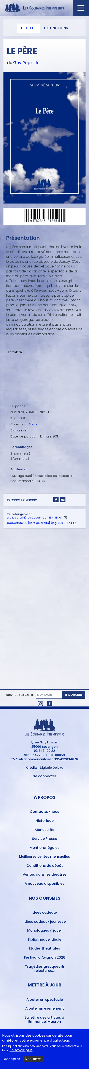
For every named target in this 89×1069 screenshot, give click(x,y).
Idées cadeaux (44, 912)
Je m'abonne (74, 695)
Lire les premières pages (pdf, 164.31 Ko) (35, 517)
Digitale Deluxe (51, 767)
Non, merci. (33, 1059)
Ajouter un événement (44, 1008)
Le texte (28, 27)
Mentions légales (44, 847)
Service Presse (44, 838)
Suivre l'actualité (19, 695)
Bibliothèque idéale (44, 939)
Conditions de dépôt (44, 865)
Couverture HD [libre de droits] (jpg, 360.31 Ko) (39, 523)
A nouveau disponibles (44, 883)
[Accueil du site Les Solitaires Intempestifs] (45, 8)
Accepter (12, 1059)
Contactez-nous (44, 811)
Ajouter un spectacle (44, 999)
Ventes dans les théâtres (45, 874)
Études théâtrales (44, 948)
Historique (45, 820)
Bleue (33, 424)
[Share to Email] (62, 499)
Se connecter (44, 776)
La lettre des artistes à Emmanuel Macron (44, 1019)
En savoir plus (21, 1050)
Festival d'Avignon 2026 (44, 957)
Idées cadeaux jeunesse (45, 921)
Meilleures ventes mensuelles (44, 856)
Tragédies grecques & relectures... (44, 968)
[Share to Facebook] (56, 499)
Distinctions (56, 27)
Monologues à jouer (44, 930)
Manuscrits (44, 829)
